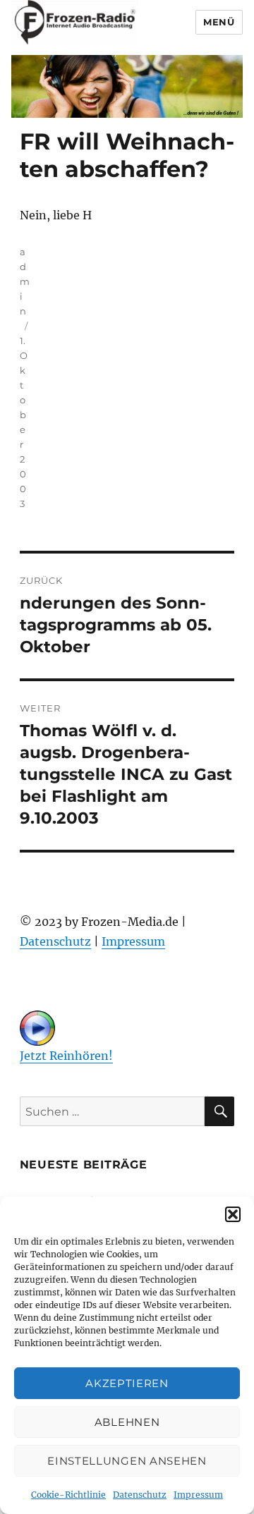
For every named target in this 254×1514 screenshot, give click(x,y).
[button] (233, 1214)
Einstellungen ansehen (127, 1460)
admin (25, 281)
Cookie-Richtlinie (68, 1494)
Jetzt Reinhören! (66, 1056)
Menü (218, 22)
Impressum (198, 1494)
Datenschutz (140, 1494)
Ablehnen (127, 1422)
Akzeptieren (127, 1383)
